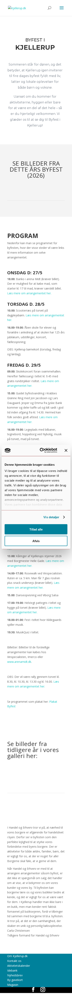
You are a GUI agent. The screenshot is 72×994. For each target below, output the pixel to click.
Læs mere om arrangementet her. (29, 293)
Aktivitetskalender (18, 966)
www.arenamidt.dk (19, 662)
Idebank (12, 970)
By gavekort (15, 980)
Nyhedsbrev (15, 975)
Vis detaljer (51, 517)
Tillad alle (36, 529)
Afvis (36, 541)
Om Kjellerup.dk (17, 956)
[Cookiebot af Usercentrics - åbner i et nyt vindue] (42, 450)
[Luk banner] (66, 450)
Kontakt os (14, 961)
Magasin (12, 985)
